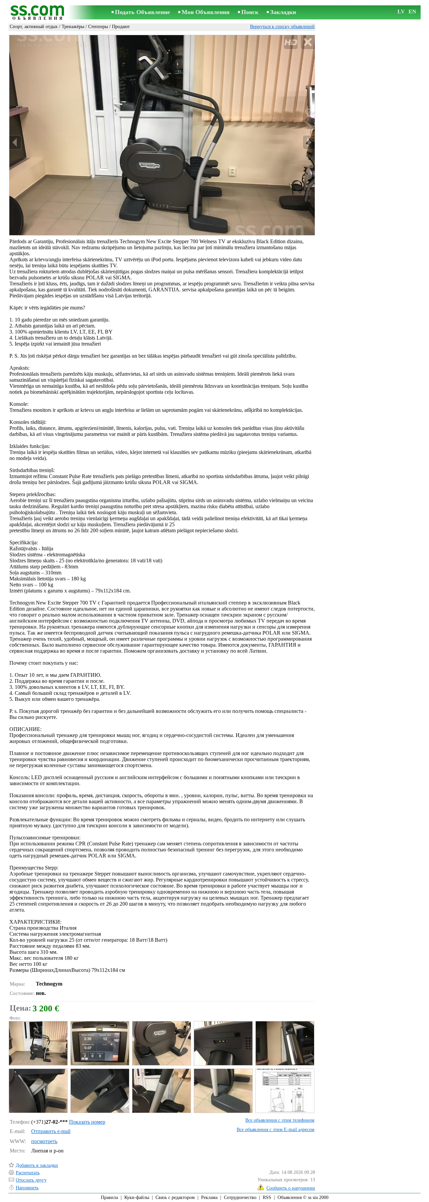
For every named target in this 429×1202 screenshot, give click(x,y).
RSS (267, 1197)
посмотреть (44, 1141)
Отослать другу (31, 1180)
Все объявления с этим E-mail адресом (275, 1129)
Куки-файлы (136, 1197)
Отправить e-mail (50, 1131)
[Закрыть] (307, 42)
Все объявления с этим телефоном (279, 1120)
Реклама (209, 1197)
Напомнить (27, 1187)
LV (401, 11)
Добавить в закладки (37, 1165)
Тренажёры (73, 26)
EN (412, 11)
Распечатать (28, 1172)
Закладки (283, 12)
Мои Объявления (206, 12)
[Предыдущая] (15, 142)
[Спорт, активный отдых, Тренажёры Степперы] (38, 1043)
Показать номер (87, 1122)
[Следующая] (309, 142)
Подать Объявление (142, 12)
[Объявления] (38, 13)
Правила (109, 1197)
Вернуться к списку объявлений (282, 26)
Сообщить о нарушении (290, 1188)
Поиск (249, 12)
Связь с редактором (175, 1197)
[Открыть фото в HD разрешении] (162, 135)
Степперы (98, 26)
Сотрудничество (240, 1197)
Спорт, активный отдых (34, 26)
